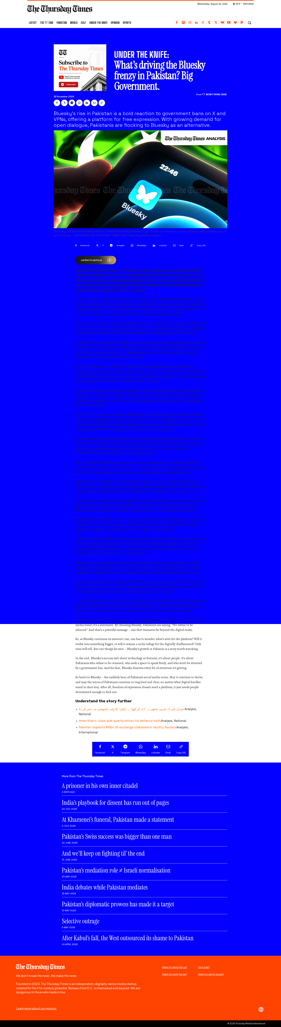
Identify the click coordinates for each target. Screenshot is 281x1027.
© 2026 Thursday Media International (246, 1023)
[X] (216, 22)
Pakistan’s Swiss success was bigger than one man (117, 836)
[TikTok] (203, 22)
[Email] (94, 103)
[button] (249, 22)
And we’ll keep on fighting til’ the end (103, 853)
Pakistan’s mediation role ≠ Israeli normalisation (116, 870)
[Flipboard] (183, 22)
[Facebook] (177, 22)
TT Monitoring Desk (214, 94)
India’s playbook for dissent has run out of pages (115, 802)
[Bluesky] (235, 22)
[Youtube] (229, 22)
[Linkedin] (196, 22)
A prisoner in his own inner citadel (100, 785)
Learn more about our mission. (36, 1008)
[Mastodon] (242, 22)
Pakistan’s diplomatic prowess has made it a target (118, 904)
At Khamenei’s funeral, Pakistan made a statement (118, 819)
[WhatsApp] (79, 103)
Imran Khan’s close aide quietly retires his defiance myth (120, 721)
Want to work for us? (174, 974)
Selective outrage (80, 921)
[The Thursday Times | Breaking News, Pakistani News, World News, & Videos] (59, 9)
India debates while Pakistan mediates (105, 887)
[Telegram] (72, 103)
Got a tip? (204, 967)
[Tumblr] (209, 22)
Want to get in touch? (211, 974)
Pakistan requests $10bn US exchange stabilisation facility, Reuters (127, 727)
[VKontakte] (222, 22)
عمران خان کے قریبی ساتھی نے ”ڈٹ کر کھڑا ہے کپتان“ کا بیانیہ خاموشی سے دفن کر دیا (131, 709)
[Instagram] (190, 22)
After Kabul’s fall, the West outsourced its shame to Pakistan (128, 938)
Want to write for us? (174, 967)
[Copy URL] (102, 103)
